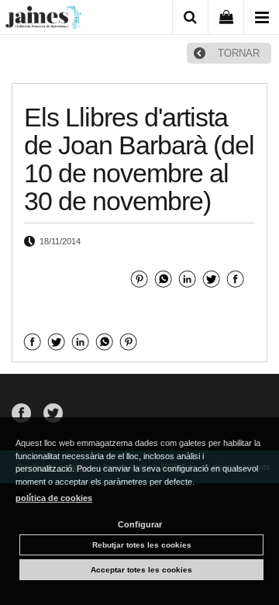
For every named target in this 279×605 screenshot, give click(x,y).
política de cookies (54, 498)
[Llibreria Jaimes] (43, 20)
